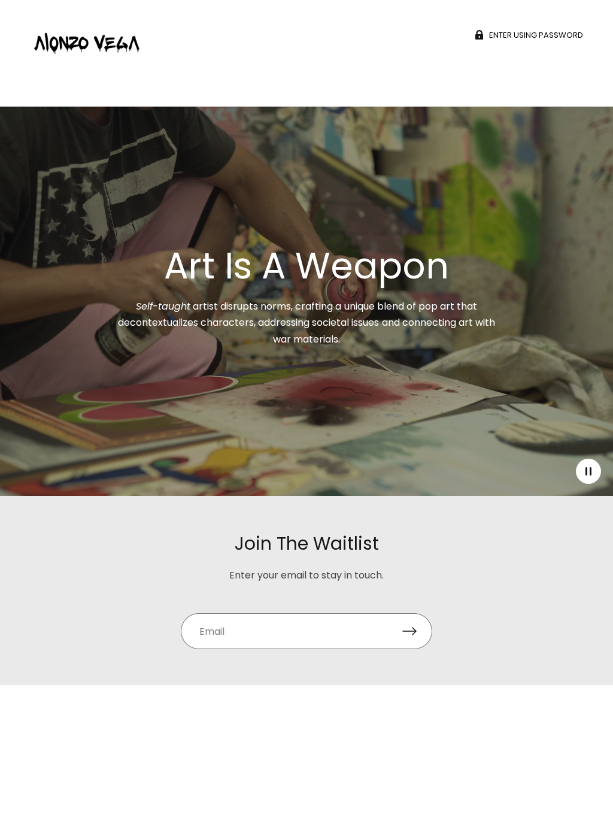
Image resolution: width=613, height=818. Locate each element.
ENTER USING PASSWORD (536, 35)
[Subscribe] (417, 631)
